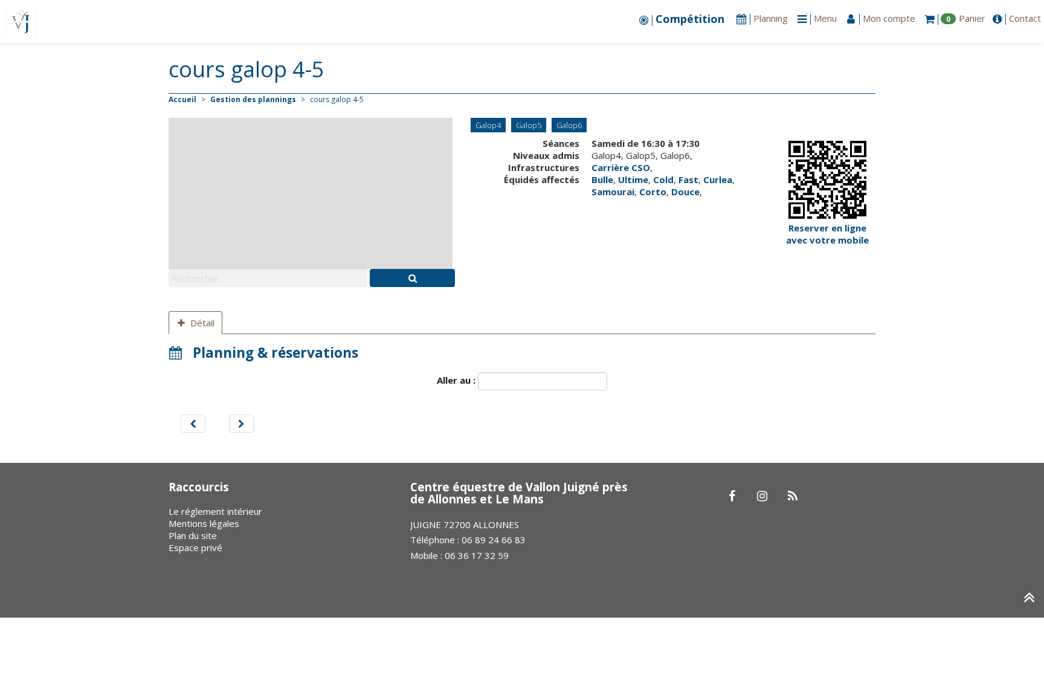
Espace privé (195, 547)
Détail (202, 323)
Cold (663, 179)
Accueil (182, 99)
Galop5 (528, 125)
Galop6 (569, 125)
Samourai (612, 192)
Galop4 (488, 125)
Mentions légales (204, 523)
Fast (688, 179)
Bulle (602, 179)
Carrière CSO (620, 167)
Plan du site (193, 535)
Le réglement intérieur (215, 511)
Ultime (633, 179)
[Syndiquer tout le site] (792, 497)
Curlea (717, 179)
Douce (685, 192)
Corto (652, 192)
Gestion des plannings (253, 99)
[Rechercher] (412, 278)
